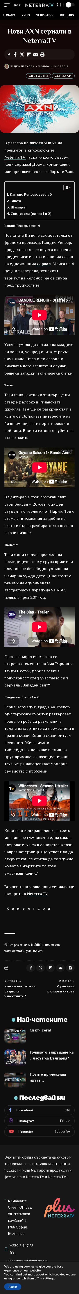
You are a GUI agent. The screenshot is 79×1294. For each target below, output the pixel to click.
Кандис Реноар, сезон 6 (31, 194)
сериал (43, 263)
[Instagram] (39, 1121)
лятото (36, 143)
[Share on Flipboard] (29, 54)
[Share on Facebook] (15, 54)
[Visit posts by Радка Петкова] (6, 66)
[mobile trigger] (8, 4)
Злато (16, 201)
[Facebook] (39, 1110)
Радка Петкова (22, 66)
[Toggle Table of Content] (65, 187)
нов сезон (52, 944)
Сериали (63, 75)
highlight (37, 944)
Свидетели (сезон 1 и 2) (31, 214)
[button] (42, 54)
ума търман (34, 951)
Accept (13, 1286)
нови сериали (14, 951)
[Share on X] (22, 54)
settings (48, 1279)
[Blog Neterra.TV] (39, 4)
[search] (59, 4)
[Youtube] (39, 1131)
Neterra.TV (15, 157)
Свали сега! (40, 1030)
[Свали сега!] (15, 1035)
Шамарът (19, 207)
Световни (38, 75)
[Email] (35, 54)
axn (26, 944)
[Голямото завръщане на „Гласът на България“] (15, 1057)
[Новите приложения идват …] (15, 1079)
